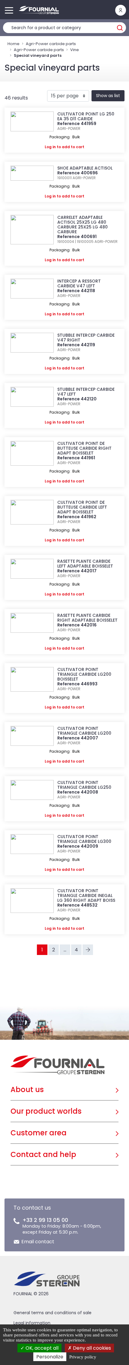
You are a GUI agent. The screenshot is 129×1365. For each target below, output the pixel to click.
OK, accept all (41, 1348)
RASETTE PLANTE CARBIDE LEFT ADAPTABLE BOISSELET (85, 563)
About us (27, 1089)
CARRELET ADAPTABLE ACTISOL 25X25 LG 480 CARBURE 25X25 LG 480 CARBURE (82, 224)
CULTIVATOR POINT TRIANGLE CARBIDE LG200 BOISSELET (84, 674)
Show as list (108, 96)
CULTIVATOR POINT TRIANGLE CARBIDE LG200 (84, 730)
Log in (50, 146)
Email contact (37, 1241)
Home (14, 44)
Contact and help (43, 1154)
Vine (74, 50)
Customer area (38, 1133)
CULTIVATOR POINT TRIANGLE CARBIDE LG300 (84, 839)
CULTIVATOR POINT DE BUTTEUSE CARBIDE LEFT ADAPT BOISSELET (82, 507)
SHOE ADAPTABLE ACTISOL (84, 168)
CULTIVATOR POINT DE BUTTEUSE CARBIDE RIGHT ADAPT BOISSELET (84, 448)
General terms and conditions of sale (53, 1313)
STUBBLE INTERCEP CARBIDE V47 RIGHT (86, 337)
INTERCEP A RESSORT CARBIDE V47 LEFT (79, 283)
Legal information (32, 1323)
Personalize (49, 1356)
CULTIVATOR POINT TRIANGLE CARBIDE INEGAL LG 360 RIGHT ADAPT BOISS (86, 895)
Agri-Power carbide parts (51, 44)
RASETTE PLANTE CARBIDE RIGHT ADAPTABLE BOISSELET (87, 617)
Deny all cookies (91, 1348)
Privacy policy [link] (82, 1356)
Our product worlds (46, 1111)
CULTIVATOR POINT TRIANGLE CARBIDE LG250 (84, 784)
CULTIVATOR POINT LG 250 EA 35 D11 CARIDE (85, 116)
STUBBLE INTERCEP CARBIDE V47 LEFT (86, 391)
